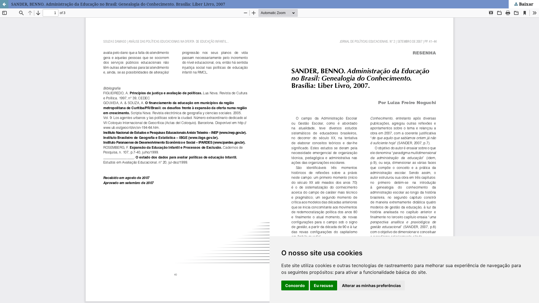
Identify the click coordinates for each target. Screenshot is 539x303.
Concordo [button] (295, 285)
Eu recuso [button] (323, 285)
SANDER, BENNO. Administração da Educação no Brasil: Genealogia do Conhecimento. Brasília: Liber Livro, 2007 (118, 4)
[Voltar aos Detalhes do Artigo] (4, 4)
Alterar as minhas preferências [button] (371, 285)
